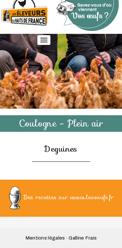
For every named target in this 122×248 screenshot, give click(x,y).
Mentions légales (45, 238)
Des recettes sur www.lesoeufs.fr (68, 196)
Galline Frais (83, 238)
